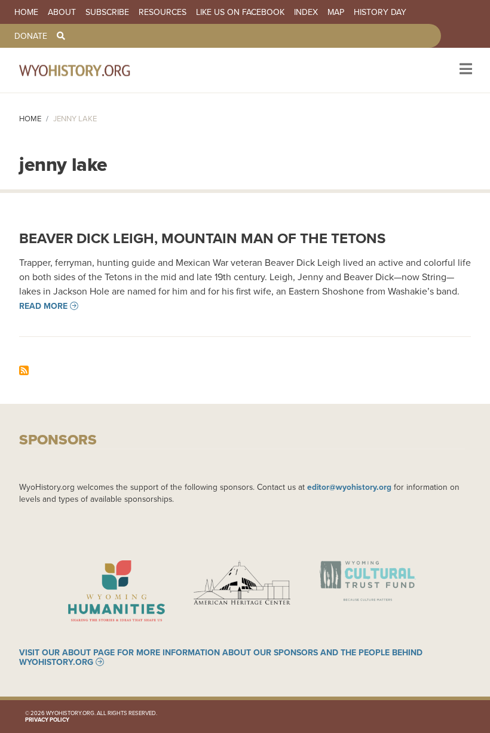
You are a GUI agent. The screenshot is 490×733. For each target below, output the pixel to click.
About (62, 12)
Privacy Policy (47, 719)
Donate (30, 36)
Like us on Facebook (240, 12)
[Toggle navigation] (464, 70)
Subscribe (107, 12)
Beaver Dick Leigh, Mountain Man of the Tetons (202, 238)
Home (26, 12)
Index (306, 12)
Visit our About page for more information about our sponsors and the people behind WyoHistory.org (220, 657)
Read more (43, 306)
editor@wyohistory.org (349, 487)
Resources (162, 12)
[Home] (91, 70)
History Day (380, 12)
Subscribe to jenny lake (24, 370)
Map (335, 12)
